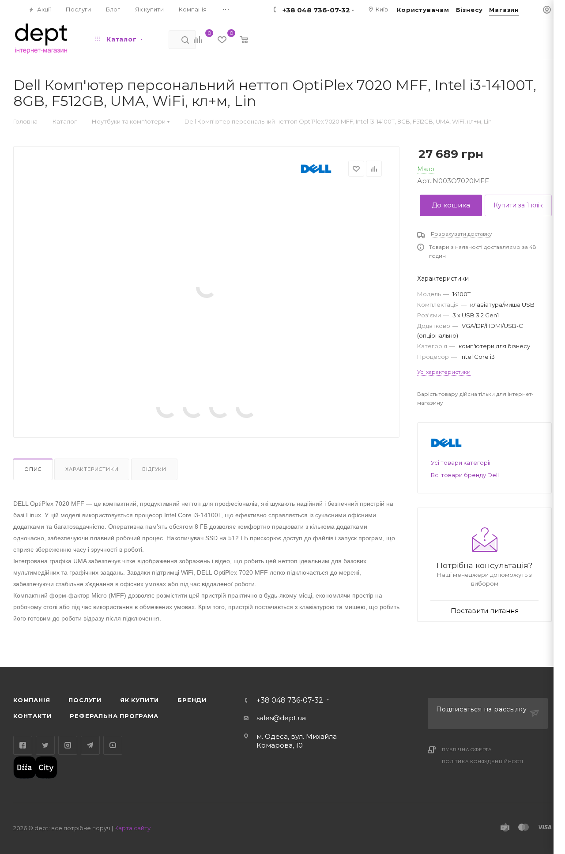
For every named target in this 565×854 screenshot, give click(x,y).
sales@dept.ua (281, 718)
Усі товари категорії (460, 462)
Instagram (67, 745)
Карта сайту (132, 827)
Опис (32, 469)
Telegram (90, 745)
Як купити (139, 700)
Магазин (504, 9)
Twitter (45, 745)
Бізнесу (469, 9)
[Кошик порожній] (238, 40)
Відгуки (154, 469)
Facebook (22, 745)
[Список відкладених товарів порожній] (216, 40)
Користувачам (423, 9)
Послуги (85, 700)
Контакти (32, 715)
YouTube (112, 745)
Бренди (192, 700)
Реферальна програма (114, 715)
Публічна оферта (467, 749)
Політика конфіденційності (483, 761)
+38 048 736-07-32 (289, 700)
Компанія (31, 700)
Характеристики (91, 469)
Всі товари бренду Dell (465, 474)
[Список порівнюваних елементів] (193, 40)
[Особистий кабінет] (547, 10)
